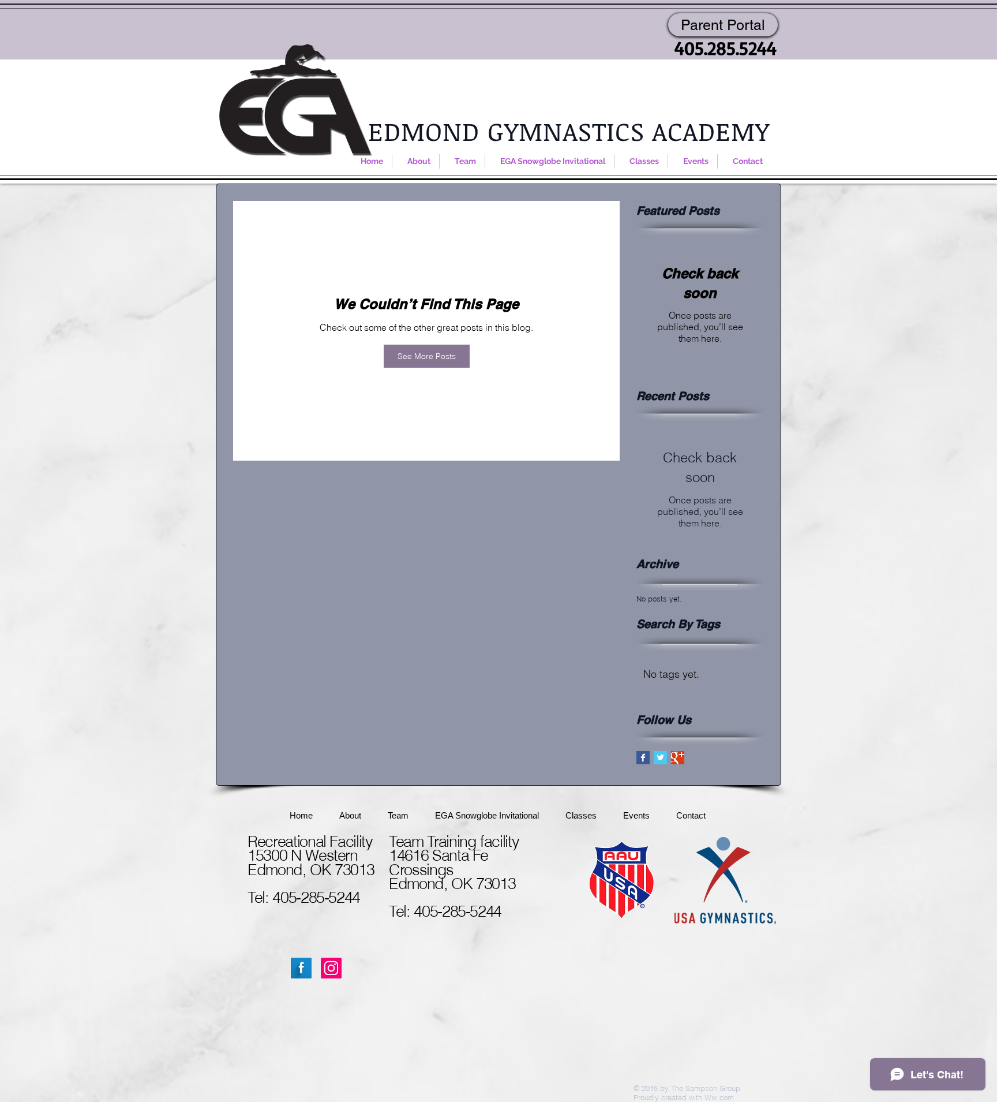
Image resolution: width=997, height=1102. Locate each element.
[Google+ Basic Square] (677, 757)
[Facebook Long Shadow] (301, 968)
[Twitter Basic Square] (660, 757)
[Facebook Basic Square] (643, 757)
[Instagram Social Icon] (331, 968)
